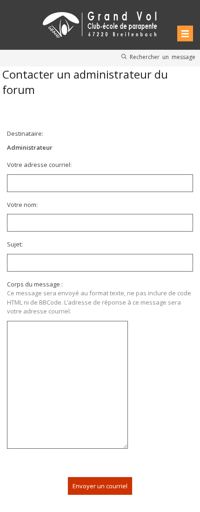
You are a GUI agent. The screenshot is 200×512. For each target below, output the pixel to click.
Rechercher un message (162, 57)
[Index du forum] (100, 23)
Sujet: (15, 244)
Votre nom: (22, 204)
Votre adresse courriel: (39, 164)
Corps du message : (35, 284)
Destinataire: (25, 133)
